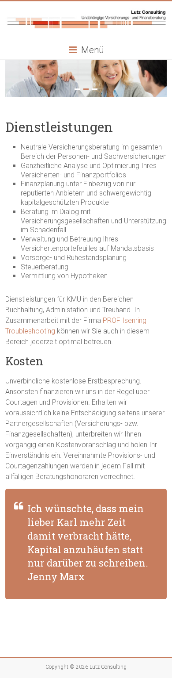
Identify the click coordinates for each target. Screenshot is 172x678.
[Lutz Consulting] (86, 12)
